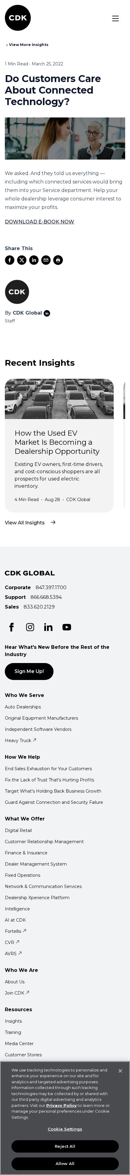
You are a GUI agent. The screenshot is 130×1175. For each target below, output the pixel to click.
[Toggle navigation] (115, 18)
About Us (14, 982)
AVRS (11, 953)
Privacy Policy (61, 1105)
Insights (13, 1021)
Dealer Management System (36, 864)
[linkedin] (34, 260)
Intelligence (17, 909)
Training (13, 1032)
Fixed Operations (22, 875)
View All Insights (25, 523)
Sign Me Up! (29, 671)
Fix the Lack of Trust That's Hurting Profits (49, 780)
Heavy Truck (18, 740)
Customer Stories (23, 1055)
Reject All (65, 1146)
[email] (46, 260)
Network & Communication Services (43, 886)
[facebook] (10, 260)
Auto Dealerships (23, 707)
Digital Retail (18, 830)
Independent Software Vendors (38, 729)
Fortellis (13, 931)
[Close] (120, 1071)
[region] (65, 1118)
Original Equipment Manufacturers (41, 718)
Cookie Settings (65, 1129)
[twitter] (22, 260)
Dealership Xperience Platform (37, 897)
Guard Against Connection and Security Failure (54, 802)
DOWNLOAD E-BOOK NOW (39, 222)
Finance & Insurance (26, 853)
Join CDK (14, 993)
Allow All (65, 1163)
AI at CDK (15, 920)
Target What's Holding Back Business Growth (53, 791)
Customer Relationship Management (44, 841)
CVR (9, 942)
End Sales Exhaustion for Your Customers (48, 768)
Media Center (19, 1043)
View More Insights (28, 44)
